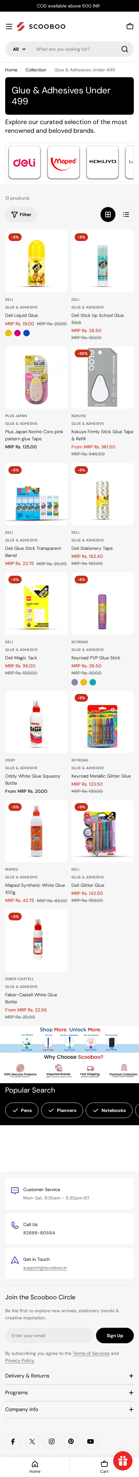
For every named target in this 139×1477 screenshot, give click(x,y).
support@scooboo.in (45, 1268)
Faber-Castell (19, 979)
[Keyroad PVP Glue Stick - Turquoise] (93, 682)
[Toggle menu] (9, 26)
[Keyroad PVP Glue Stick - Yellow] (83, 682)
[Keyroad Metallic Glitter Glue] (102, 722)
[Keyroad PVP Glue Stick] (102, 603)
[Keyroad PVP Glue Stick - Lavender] (74, 682)
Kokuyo (78, 416)
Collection (36, 70)
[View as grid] (108, 214)
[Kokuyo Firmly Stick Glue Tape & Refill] (102, 377)
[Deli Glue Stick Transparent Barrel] (36, 494)
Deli (9, 299)
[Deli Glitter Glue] (102, 831)
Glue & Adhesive (21, 307)
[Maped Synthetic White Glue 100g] (36, 831)
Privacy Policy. (20, 1360)
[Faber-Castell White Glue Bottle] (36, 940)
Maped (11, 869)
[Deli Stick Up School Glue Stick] (102, 261)
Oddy (10, 760)
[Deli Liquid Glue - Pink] (17, 333)
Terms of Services (91, 1353)
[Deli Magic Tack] (36, 603)
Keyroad (79, 642)
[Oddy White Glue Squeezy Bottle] (36, 722)
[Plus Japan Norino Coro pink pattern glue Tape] (36, 377)
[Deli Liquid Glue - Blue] (26, 333)
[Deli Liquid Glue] (36, 261)
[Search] (125, 49)
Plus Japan (16, 416)
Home (11, 70)
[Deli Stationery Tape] (102, 494)
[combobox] (69, 49)
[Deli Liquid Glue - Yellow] (8, 333)
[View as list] (126, 214)
